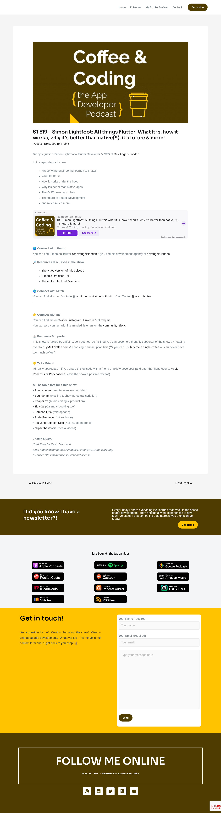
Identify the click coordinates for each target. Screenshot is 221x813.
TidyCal (39, 406)
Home (122, 7)
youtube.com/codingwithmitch (95, 296)
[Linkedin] (99, 791)
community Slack (114, 325)
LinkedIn (88, 320)
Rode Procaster (45, 417)
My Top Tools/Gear (157, 7)
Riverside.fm (43, 390)
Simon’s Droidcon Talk (56, 276)
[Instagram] (87, 791)
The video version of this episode (63, 270)
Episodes (135, 7)
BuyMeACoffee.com (55, 347)
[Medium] (122, 791)
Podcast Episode (44, 143)
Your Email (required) (132, 635)
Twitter (62, 320)
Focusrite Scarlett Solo (49, 422)
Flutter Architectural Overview (61, 281)
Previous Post (39, 483)
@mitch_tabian (141, 296)
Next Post (184, 483)
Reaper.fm (41, 401)
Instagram (74, 320)
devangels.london (158, 254)
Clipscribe (41, 428)
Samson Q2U (43, 412)
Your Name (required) (132, 618)
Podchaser (56, 374)
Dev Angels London (126, 154)
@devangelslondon (84, 254)
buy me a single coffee (144, 347)
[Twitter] (110, 791)
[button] (188, 525)
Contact (177, 7)
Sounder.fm (42, 395)
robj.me (105, 320)
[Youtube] (134, 791)
